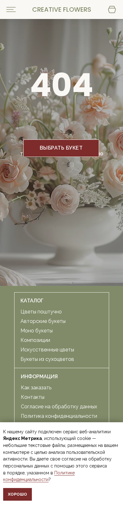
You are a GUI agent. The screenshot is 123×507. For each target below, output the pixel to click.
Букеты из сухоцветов (47, 359)
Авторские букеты (43, 321)
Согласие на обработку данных (59, 407)
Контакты (32, 397)
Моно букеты (36, 331)
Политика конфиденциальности (59, 416)
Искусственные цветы (47, 350)
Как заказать (36, 388)
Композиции (35, 340)
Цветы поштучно (41, 312)
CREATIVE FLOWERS (61, 9)
